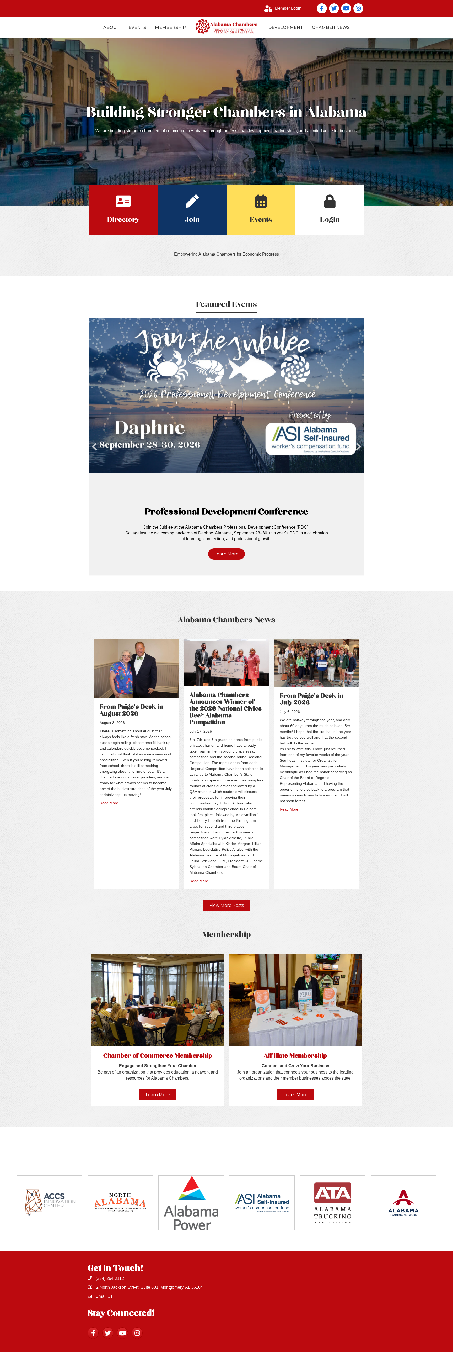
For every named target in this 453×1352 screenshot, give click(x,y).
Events (137, 27)
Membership (170, 27)
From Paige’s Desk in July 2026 (311, 699)
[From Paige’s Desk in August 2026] (136, 668)
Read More (109, 803)
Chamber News (331, 27)
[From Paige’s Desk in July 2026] (316, 663)
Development (285, 27)
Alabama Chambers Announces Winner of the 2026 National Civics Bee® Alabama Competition (226, 708)
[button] (94, 447)
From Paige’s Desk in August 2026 (131, 710)
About (111, 27)
